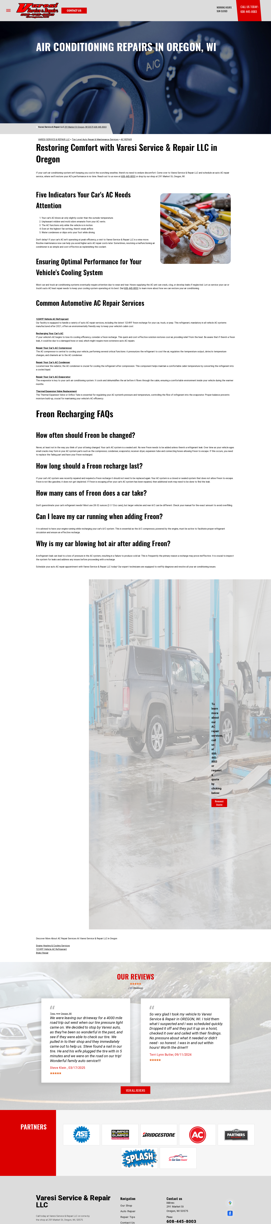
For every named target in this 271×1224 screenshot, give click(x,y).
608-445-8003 (249, 11)
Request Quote (219, 803)
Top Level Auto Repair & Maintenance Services (95, 139)
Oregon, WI (66, 1013)
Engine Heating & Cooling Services (53, 945)
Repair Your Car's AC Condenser (53, 362)
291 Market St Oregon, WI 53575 (79, 127)
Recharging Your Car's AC (49, 333)
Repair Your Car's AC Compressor (54, 348)
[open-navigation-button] (8, 10)
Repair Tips (127, 1217)
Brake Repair (42, 953)
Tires (52, 1013)
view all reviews (135, 1090)
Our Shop (126, 1205)
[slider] (135, 984)
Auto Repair (128, 1211)
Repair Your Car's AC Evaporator (53, 377)
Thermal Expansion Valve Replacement (56, 391)
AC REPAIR (126, 139)
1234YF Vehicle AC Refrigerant (52, 319)
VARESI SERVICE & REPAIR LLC (54, 139)
